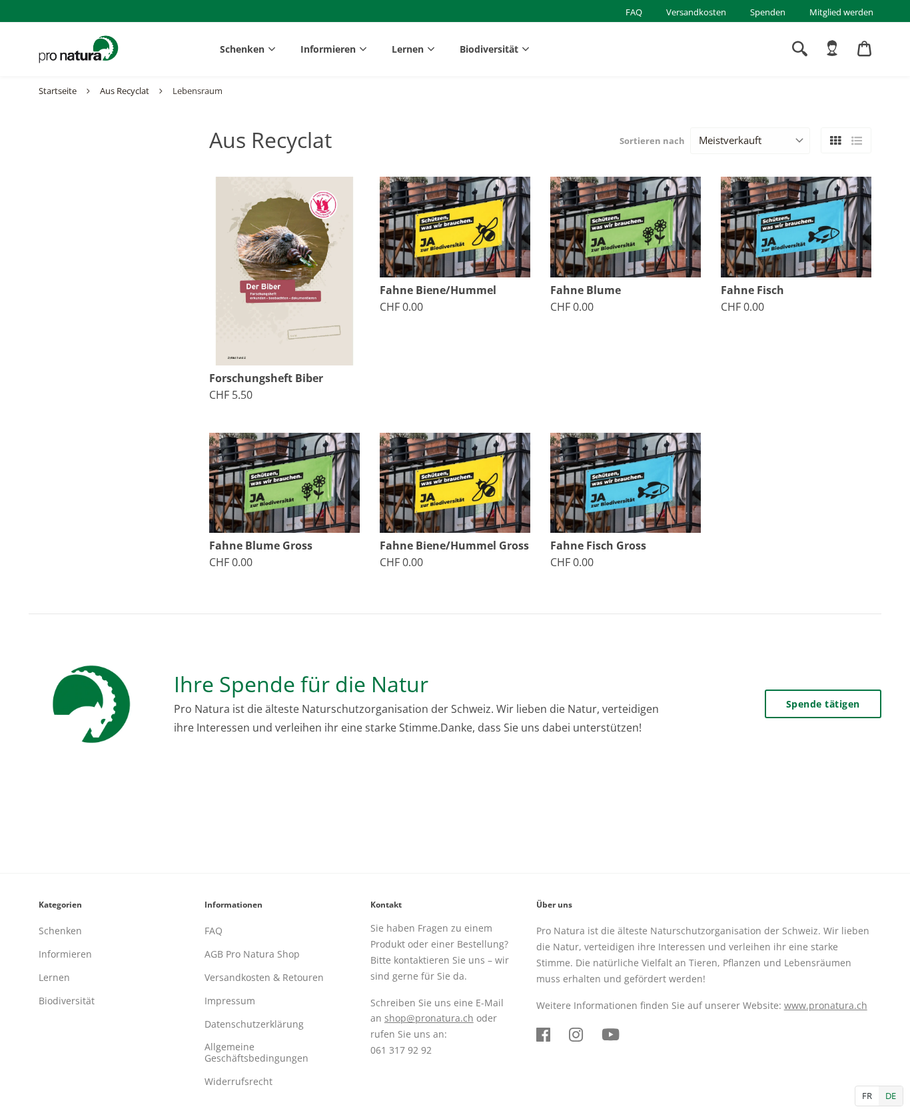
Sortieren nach (652, 141)
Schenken (242, 49)
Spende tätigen (823, 704)
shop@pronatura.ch (429, 1018)
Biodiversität (489, 49)
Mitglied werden (841, 12)
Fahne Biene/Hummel (438, 290)
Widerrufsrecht (238, 1081)
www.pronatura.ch (825, 1005)
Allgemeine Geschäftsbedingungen (256, 1052)
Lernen (408, 49)
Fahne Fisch (752, 290)
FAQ (634, 12)
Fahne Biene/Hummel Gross (454, 545)
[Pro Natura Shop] (79, 49)
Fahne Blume (585, 290)
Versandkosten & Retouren (264, 977)
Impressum (230, 1000)
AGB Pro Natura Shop (252, 954)
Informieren (328, 49)
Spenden (767, 12)
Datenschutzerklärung (254, 1024)
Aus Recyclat (124, 91)
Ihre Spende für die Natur (301, 684)
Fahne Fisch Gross (598, 545)
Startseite (58, 91)
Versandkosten (696, 12)
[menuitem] (832, 49)
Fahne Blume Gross (260, 545)
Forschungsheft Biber (266, 378)
